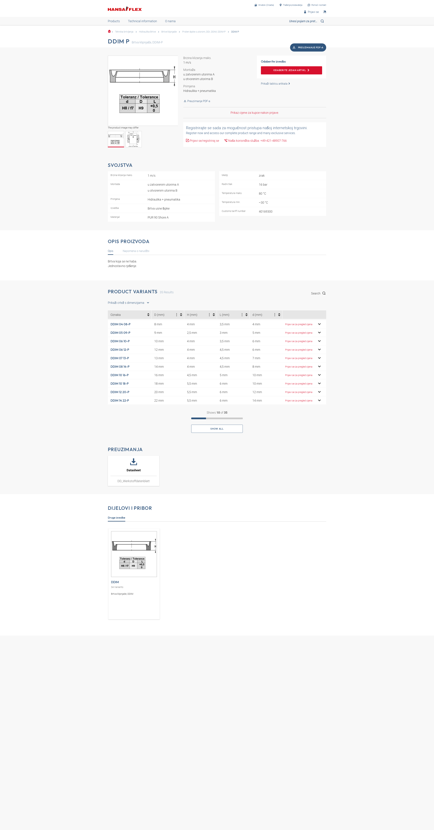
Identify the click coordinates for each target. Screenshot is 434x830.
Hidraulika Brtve (147, 31)
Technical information (142, 21)
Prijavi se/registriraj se (204, 141)
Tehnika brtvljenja (124, 31)
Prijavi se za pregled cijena (298, 324)
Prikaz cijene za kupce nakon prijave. (255, 113)
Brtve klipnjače (169, 31)
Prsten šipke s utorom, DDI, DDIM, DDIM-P (204, 31)
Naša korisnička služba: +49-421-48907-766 (257, 141)
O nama (170, 21)
